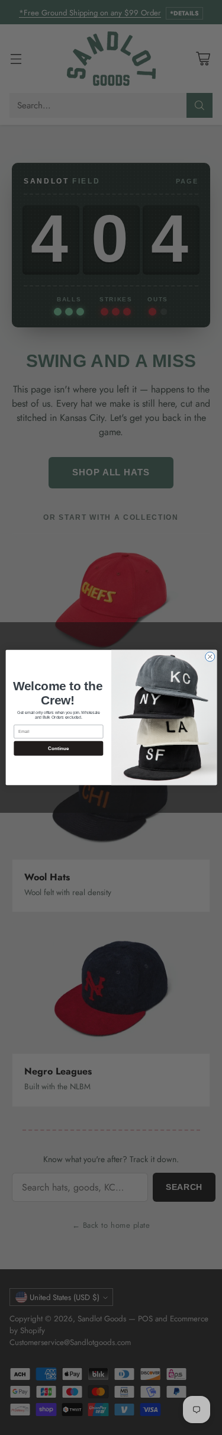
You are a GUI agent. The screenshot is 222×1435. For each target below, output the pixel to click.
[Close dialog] (209, 656)
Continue (58, 748)
